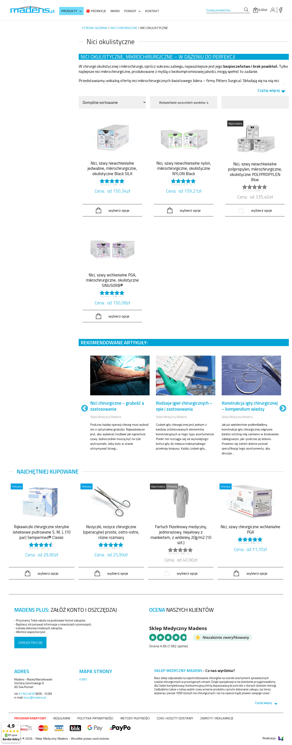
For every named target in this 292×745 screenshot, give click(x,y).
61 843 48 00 (27, 693)
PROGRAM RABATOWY (30, 718)
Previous (85, 409)
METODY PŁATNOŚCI (135, 718)
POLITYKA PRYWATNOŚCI (95, 718)
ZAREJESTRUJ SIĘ (30, 642)
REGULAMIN (61, 718)
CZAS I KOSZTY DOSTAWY (175, 718)
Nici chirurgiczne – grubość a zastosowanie (117, 406)
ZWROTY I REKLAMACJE (216, 718)
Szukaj (246, 9)
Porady (130, 11)
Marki (115, 11)
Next (283, 409)
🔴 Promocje (96, 11)
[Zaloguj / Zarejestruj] (272, 10)
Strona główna (94, 27)
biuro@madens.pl (35, 697)
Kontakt (152, 11)
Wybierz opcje (118, 210)
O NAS (83, 679)
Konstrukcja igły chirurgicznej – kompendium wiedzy (250, 406)
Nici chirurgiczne (123, 27)
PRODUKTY (69, 11)
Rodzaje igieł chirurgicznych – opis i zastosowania (184, 406)
